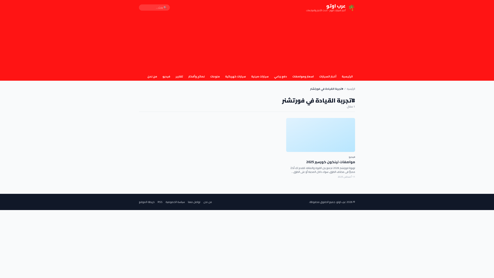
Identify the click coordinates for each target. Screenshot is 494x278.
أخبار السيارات (327, 76)
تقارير (179, 76)
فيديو (166, 76)
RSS (160, 202)
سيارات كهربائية (235, 76)
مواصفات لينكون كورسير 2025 (330, 162)
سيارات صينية (260, 76)
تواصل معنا (194, 202)
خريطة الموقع (147, 202)
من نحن (152, 76)
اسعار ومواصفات (303, 76)
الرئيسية (347, 76)
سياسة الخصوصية (175, 202)
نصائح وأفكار (196, 76)
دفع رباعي (280, 76)
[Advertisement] (247, 44)
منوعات (215, 76)
